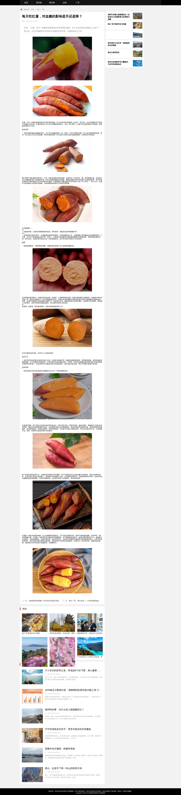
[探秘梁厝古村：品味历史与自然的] (90, 622)
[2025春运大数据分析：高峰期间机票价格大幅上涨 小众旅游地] (32, 696)
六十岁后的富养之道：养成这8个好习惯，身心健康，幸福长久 (74, 670)
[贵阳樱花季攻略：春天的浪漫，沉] (62, 646)
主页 (32, 9)
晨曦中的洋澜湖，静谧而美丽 (60, 748)
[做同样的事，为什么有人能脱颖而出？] (32, 715)
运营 (65, 3)
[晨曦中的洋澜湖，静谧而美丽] (32, 755)
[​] (124, 34)
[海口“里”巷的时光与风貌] (34, 622)
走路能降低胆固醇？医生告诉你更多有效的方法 (46, 601)
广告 (78, 3)
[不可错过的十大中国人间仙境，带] (90, 646)
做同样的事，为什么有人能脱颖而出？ (64, 709)
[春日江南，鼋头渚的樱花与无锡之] (34, 646)
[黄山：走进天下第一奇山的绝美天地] (32, 774)
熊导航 (39, 3)
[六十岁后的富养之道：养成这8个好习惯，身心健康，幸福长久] (32, 676)
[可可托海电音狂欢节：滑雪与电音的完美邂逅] (32, 735)
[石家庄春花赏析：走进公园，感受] (62, 622)
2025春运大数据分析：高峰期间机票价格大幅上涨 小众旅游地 (74, 690)
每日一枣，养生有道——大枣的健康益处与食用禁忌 (88, 601)
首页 (26, 3)
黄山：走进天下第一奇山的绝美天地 (63, 768)
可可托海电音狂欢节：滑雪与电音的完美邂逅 (68, 729)
